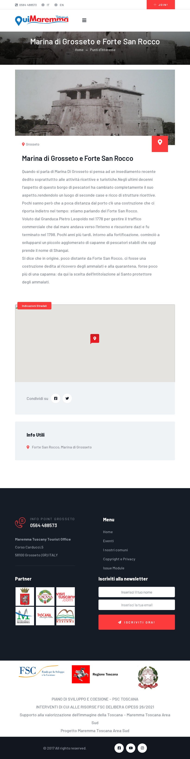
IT (48, 5)
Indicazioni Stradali (34, 305)
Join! (163, 4)
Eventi (108, 540)
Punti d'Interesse (102, 50)
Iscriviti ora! (139, 622)
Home (79, 50)
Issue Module (113, 568)
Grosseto (32, 144)
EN (61, 5)
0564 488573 (28, 5)
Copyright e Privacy (119, 559)
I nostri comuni (115, 550)
